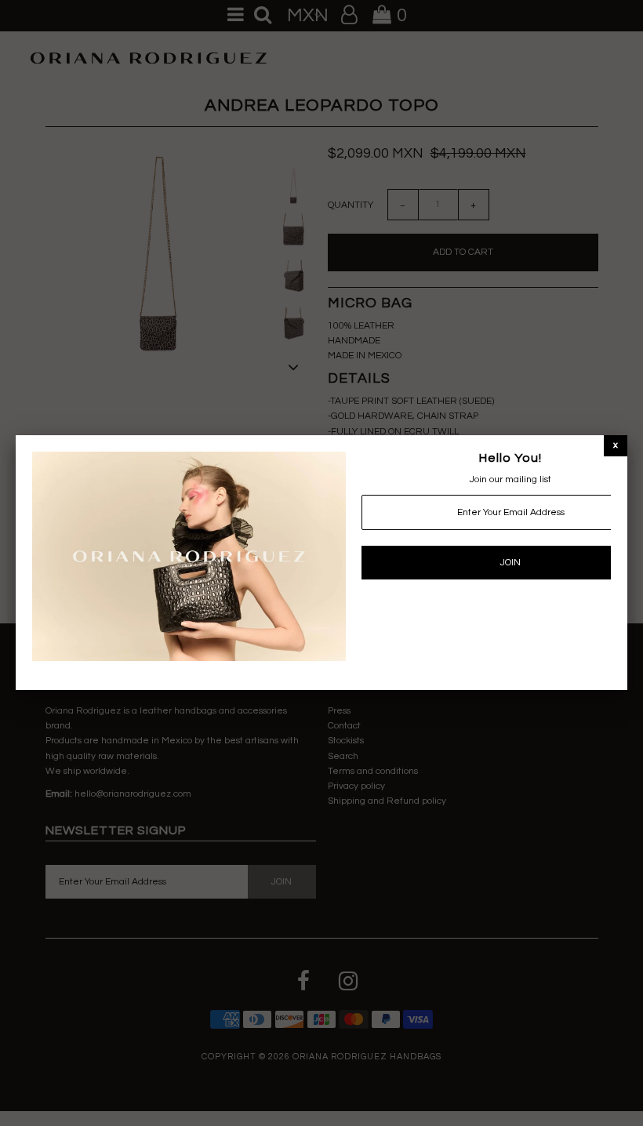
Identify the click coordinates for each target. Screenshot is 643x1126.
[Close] (615, 445)
